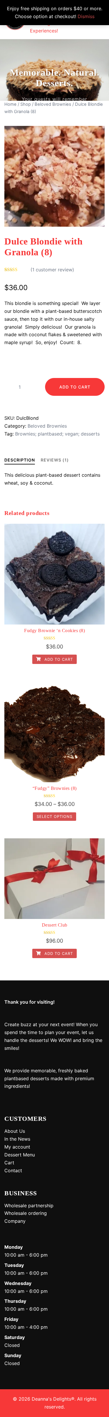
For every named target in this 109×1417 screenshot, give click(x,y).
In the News (17, 1139)
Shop (25, 104)
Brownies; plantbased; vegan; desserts (57, 434)
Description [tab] (19, 459)
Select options (54, 816)
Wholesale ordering (25, 1213)
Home (10, 104)
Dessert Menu (19, 1155)
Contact (13, 1170)
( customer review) (52, 270)
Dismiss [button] (86, 16)
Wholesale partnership (28, 1205)
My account (17, 1147)
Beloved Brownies (53, 104)
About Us (14, 1131)
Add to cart (74, 386)
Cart (9, 1162)
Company (15, 1221)
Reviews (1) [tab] (55, 459)
